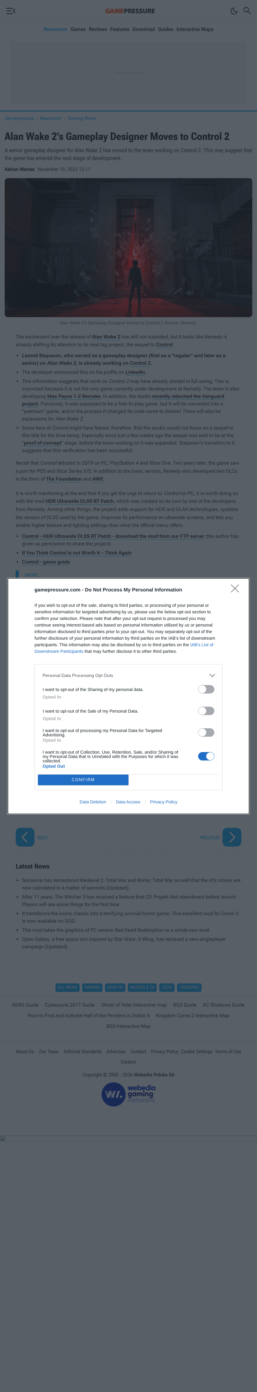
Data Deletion (93, 801)
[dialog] (128, 696)
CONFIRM (83, 779)
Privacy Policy (163, 801)
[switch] (206, 689)
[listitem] (128, 675)
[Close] (237, 590)
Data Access (128, 801)
